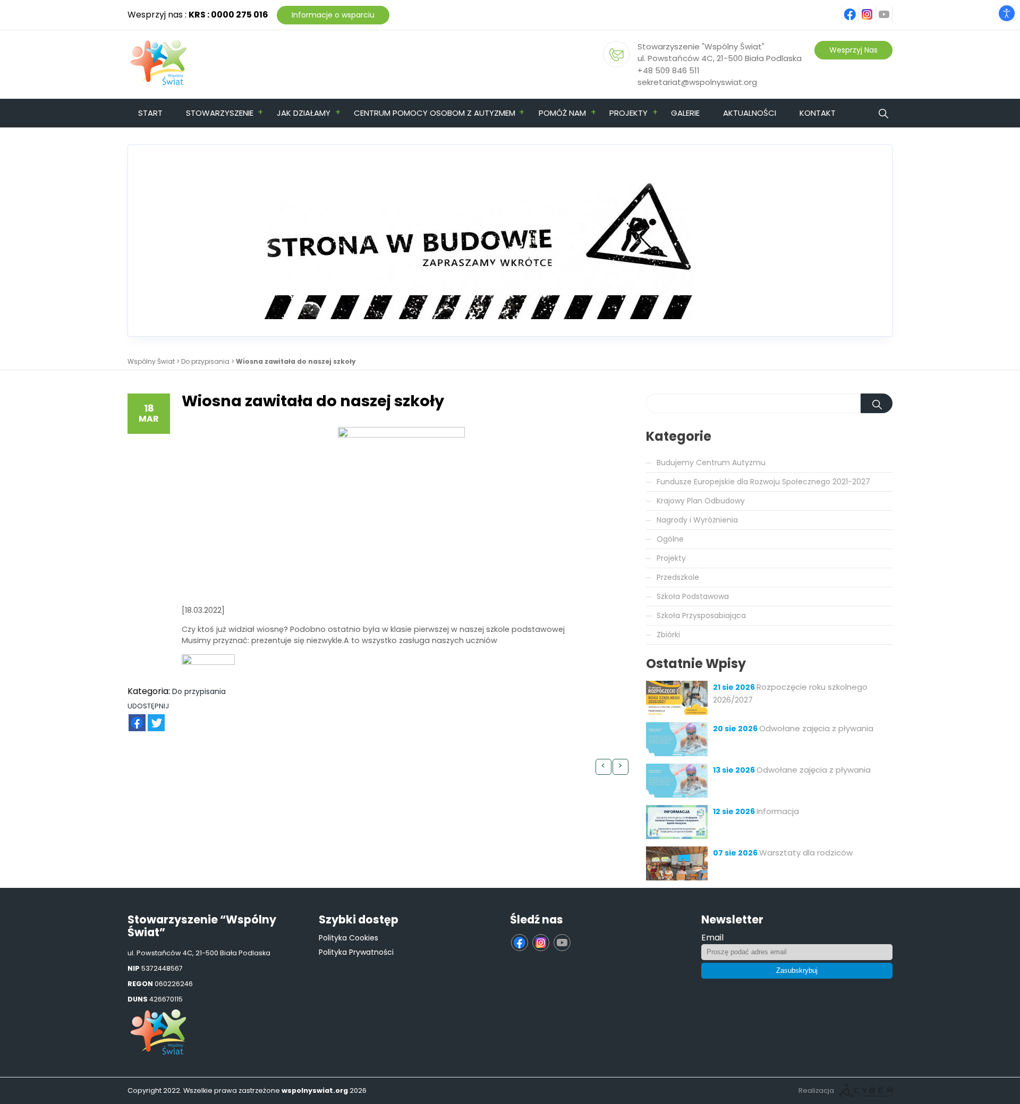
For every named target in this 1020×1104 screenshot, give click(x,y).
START (150, 112)
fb (856, 8)
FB (130, 717)
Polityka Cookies (348, 937)
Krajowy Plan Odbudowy (701, 500)
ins (873, 8)
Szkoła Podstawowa (693, 596)
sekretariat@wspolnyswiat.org (697, 82)
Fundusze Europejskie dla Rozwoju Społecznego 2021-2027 (763, 481)
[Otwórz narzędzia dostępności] (1007, 13)
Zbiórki (668, 634)
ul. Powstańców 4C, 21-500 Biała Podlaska (720, 58)
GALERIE (685, 112)
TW (150, 717)
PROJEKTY (628, 112)
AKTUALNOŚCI (749, 112)
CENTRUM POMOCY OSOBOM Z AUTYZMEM (434, 112)
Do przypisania (205, 361)
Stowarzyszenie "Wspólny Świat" (701, 46)
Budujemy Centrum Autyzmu (711, 462)
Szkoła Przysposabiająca (701, 615)
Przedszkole (678, 577)
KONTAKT (818, 112)
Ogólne (670, 539)
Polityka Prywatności (356, 952)
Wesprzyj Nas (853, 50)
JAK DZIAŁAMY (303, 112)
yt (890, 8)
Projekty (671, 558)
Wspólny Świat (151, 361)
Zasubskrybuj (797, 970)
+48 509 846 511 (669, 70)
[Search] (876, 403)
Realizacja (816, 1090)
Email (712, 937)
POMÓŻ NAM (562, 112)
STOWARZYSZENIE (219, 112)
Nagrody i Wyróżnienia (697, 520)
